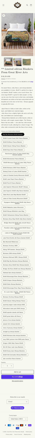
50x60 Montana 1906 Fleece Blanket (14, 167)
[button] (3, 5)
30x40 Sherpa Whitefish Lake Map (13, 211)
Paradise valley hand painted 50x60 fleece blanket (17, 228)
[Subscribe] (26, 402)
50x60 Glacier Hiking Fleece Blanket (14, 146)
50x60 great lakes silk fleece (12, 316)
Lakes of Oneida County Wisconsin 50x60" (16, 175)
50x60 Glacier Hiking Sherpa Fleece (14, 300)
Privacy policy (9, 434)
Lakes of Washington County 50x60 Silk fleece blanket (17, 233)
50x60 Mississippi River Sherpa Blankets (15, 276)
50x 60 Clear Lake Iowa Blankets (13, 347)
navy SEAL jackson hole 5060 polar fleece (16, 339)
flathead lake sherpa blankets (12, 272)
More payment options (17, 381)
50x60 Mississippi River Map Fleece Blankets (17, 288)
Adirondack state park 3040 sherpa (14, 308)
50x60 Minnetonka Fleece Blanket (13, 158)
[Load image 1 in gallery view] (8, 62)
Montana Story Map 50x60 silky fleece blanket (17, 219)
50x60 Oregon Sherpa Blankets (12, 280)
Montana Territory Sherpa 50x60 (13, 297)
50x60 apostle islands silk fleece (13, 312)
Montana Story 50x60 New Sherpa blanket (16, 265)
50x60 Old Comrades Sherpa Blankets (15, 354)
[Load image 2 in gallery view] (17, 62)
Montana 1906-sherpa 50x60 (12, 253)
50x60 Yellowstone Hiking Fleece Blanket (15, 215)
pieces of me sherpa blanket (12, 320)
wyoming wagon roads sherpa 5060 (14, 304)
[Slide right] (33, 62)
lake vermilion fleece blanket (12, 358)
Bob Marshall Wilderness (10, 241)
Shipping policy (27, 434)
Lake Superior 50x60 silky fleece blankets (16, 190)
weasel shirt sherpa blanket (11, 324)
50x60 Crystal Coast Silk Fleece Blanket (15, 138)
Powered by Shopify (19, 431)
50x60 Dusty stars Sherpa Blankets (14, 351)
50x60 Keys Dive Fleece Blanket (13, 149)
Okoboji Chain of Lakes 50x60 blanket (15, 171)
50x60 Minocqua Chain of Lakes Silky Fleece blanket (17, 163)
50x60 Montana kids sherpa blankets (14, 335)
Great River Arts (10, 431)
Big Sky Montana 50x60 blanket (13, 134)
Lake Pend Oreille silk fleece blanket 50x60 (16, 238)
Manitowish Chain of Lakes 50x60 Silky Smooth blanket (17, 154)
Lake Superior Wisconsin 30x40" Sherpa (15, 187)
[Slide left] (2, 62)
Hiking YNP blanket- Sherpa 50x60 (13, 249)
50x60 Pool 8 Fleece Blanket (12, 183)
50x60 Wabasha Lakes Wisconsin (13, 207)
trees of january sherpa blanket (12, 327)
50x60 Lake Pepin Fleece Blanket (13, 179)
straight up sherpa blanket (11, 331)
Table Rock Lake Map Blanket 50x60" (14, 194)
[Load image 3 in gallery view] (26, 62)
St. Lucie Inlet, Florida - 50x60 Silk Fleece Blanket (17, 292)
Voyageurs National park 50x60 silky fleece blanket (17, 203)
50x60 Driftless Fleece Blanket (12, 142)
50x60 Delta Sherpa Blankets (12, 284)
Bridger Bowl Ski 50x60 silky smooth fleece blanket (17, 223)
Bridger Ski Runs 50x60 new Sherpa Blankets (17, 268)
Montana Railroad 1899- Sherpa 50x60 (15, 257)
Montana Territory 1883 (10, 245)
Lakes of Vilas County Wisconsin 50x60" (15, 198)
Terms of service (18, 434)
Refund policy (29, 431)
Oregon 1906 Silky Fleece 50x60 (13, 343)
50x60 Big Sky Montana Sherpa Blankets (15, 261)
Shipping (3, 78)
